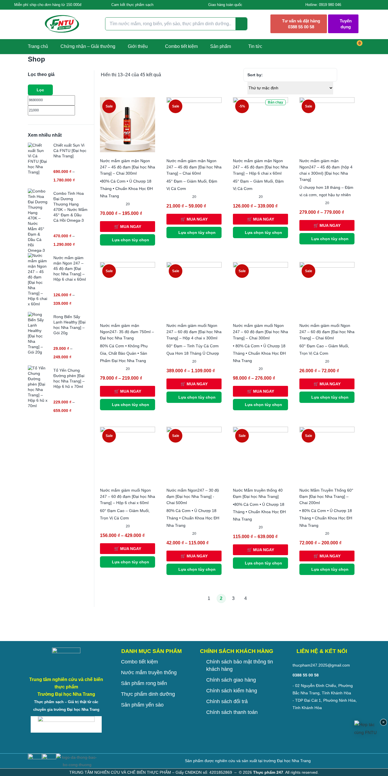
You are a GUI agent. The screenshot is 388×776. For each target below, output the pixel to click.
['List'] (357, 75)
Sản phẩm (220, 46)
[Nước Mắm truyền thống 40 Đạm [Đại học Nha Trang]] (260, 454)
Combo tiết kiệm (181, 46)
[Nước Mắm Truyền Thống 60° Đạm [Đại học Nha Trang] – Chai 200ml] (326, 454)
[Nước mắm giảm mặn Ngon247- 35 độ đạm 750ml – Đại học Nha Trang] (127, 289)
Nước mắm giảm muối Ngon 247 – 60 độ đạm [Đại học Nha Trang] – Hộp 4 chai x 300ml (194, 331)
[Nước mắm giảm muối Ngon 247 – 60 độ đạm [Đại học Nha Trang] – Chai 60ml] (326, 289)
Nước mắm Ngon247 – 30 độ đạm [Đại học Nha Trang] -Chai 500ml (192, 496)
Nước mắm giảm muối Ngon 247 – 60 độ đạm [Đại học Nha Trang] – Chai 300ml (260, 331)
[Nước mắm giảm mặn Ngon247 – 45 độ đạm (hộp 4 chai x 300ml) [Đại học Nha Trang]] (326, 124)
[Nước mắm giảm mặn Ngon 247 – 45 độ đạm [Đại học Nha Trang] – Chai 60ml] (194, 124)
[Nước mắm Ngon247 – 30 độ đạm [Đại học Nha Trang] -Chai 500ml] (194, 454)
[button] (45, 5)
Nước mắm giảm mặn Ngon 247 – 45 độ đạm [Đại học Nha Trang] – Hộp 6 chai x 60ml (260, 167)
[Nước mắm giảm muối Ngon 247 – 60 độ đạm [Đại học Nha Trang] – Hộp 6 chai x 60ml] (127, 454)
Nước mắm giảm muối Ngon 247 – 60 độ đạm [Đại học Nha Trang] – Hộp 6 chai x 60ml (127, 496)
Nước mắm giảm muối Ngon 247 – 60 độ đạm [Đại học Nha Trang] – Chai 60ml (326, 331)
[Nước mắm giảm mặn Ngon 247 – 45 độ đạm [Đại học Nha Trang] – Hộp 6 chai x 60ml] (260, 124)
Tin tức (255, 46)
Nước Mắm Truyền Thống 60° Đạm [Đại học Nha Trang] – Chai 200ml (326, 496)
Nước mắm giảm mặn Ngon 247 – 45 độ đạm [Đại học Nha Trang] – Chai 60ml (194, 167)
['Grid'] (347, 75)
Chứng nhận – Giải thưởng (88, 46)
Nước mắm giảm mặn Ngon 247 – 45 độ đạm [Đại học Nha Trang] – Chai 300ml (127, 167)
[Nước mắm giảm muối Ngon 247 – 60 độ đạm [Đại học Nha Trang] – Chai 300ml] (260, 289)
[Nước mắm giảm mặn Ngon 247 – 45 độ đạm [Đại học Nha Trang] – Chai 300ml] (127, 124)
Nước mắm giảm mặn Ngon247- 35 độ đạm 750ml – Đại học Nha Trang (127, 331)
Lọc (40, 90)
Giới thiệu (138, 46)
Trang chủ (38, 46)
